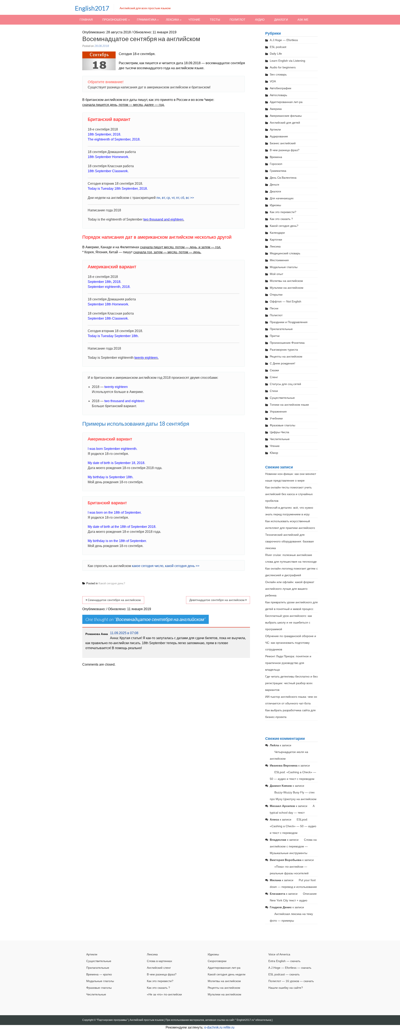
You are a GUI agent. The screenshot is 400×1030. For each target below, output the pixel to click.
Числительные (280, 439)
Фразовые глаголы (282, 425)
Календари (277, 232)
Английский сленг (159, 967)
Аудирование (279, 136)
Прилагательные (281, 329)
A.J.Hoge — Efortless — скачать (289, 967)
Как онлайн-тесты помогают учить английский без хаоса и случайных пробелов (289, 494)
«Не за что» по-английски (164, 994)
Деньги (274, 184)
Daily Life (276, 53)
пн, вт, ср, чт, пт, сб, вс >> (175, 197)
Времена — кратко (99, 974)
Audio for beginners (283, 67)
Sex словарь (278, 74)
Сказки (274, 370)
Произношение (114, 19)
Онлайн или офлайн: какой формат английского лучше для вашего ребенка (289, 588)
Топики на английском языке (289, 404)
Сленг (274, 377)
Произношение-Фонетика (287, 342)
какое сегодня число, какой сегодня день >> (165, 566)
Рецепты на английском (286, 356)
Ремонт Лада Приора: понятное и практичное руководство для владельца (288, 663)
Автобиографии (280, 88)
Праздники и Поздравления (289, 322)
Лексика (172, 19)
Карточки (276, 239)
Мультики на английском (286, 287)
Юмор (274, 452)
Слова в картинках (159, 961)
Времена (276, 157)
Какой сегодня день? (112, 583)
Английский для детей (285, 122)
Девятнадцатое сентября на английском (217, 600)
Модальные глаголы (284, 267)
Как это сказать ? (281, 219)
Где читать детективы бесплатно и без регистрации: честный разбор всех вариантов (291, 683)
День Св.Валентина (283, 177)
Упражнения (278, 411)
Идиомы (275, 205)
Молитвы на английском (286, 280)
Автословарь (278, 95)
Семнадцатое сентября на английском (114, 600)
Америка (276, 108)
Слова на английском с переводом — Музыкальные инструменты (293, 846)
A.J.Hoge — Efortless (284, 40)
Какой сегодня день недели (226, 974)
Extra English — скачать (284, 961)
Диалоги (281, 19)
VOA (273, 81)
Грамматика (146, 19)
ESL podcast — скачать (284, 974)
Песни (274, 308)
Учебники (276, 418)
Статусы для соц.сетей (285, 384)
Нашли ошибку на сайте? (285, 987)
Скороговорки (217, 961)
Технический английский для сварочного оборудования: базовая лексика (289, 541)
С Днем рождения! (282, 363)
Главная (86, 19)
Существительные (282, 397)
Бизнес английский (283, 143)
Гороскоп (276, 164)
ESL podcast (278, 47)
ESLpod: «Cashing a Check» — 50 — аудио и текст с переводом (293, 826)
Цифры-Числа (279, 432)
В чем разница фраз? (284, 150)
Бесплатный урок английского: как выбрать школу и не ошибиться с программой (288, 622)
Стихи (274, 391)
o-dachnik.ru (213, 1027)
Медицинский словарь (285, 253)
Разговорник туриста (284, 349)
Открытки (276, 294)
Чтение (194, 19)
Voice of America (279, 954)
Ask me (303, 19)
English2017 (92, 8)
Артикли (275, 129)
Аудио (260, 19)
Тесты (215, 19)
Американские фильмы (286, 115)
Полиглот (237, 19)
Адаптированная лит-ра (286, 102)
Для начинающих (282, 198)
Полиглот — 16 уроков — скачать (291, 981)
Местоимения (279, 260)
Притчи (275, 335)
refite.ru (228, 1027)
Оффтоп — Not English (285, 301)
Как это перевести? (283, 212)
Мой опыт (276, 274)
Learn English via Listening (287, 60)
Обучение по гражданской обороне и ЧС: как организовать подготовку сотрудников (290, 642)
